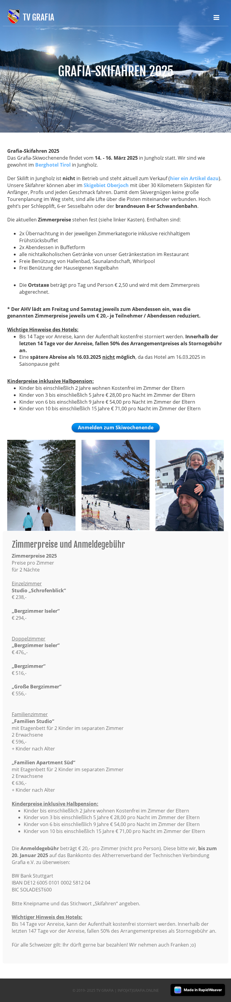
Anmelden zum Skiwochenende (115, 427)
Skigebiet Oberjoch (106, 185)
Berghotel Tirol (53, 164)
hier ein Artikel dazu (194, 178)
